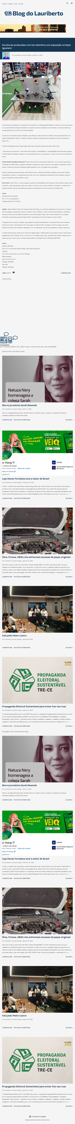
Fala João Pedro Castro (14, 635)
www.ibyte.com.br (29, 235)
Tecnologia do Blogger (38, 1116)
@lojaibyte (11, 267)
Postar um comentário (22, 420)
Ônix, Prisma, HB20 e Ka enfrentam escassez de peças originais (36, 557)
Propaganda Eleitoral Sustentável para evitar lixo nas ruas (34, 706)
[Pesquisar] (67, 3)
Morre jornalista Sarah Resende (19, 405)
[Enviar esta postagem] (14, 273)
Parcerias (21, 4)
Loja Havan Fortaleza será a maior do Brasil (25, 478)
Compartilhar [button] (66, 273)
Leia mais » (69, 420)
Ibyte (9, 273)
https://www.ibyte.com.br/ (9, 259)
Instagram (10, 4)
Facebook (4, 4)
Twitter (15, 4)
